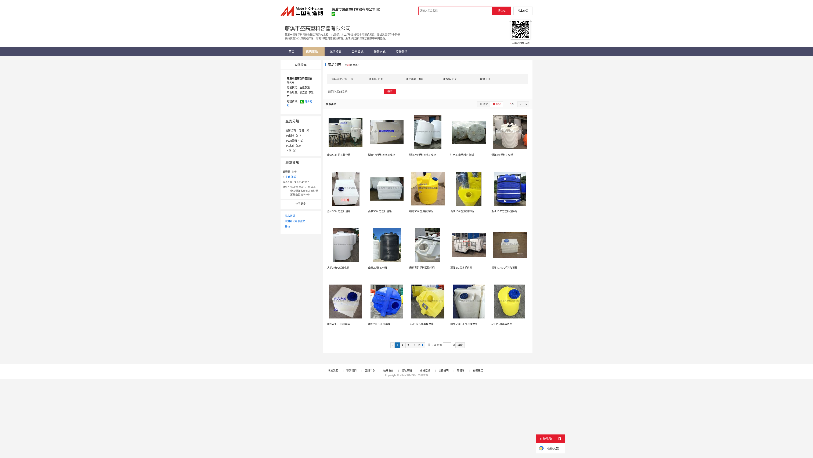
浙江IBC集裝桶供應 (461, 267)
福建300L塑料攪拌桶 (421, 211)
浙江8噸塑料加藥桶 (502, 155)
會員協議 (425, 370)
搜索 (390, 91)
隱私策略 (407, 370)
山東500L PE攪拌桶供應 (463, 324)
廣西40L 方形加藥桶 (338, 324)
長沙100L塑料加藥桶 (462, 211)
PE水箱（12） (294, 146)
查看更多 (301, 203)
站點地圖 (388, 370)
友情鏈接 (478, 370)
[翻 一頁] (392, 345)
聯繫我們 (351, 370)
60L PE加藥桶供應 (501, 324)
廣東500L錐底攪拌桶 (339, 155)
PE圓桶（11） (294, 135)
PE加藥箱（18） (295, 140)
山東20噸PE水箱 (377, 267)
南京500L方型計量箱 (380, 211)
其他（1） (292, 151)
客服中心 (370, 370)
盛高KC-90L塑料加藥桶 (504, 267)
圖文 (485, 104)
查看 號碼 (290, 177)
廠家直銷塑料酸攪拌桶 (422, 267)
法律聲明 (443, 370)
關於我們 (333, 370)
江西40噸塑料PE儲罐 (462, 155)
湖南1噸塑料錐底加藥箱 (381, 155)
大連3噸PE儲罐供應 (338, 267)
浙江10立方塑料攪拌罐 (504, 211)
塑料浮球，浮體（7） (298, 130)
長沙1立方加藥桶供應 (421, 324)
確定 (460, 345)
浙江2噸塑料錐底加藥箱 (422, 155)
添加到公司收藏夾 (295, 221)
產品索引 (290, 216)
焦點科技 (411, 375)
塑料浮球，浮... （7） (344, 79)
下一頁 (417, 345)
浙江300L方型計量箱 (339, 211)
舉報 (287, 227)
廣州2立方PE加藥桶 (379, 324)
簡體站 (461, 370)
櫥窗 (498, 104)
